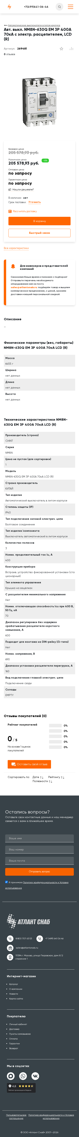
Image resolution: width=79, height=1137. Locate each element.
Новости (13, 993)
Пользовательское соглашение (16, 1117)
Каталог (13, 984)
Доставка (14, 1029)
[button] (39, 872)
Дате (36, 777)
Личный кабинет (18, 1024)
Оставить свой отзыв (32, 764)
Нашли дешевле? (23, 189)
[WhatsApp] (23, 1074)
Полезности (40, 781)
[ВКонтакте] (35, 1074)
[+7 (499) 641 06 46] (49, 938)
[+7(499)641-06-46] (36, 7)
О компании (15, 989)
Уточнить (35, 202)
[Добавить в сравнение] (61, 49)
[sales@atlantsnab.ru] (22, 948)
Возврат (13, 1048)
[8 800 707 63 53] (19, 938)
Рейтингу (54, 777)
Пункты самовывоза (20, 1034)
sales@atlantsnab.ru (24, 287)
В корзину (39, 221)
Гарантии (14, 1043)
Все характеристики (16, 248)
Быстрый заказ (39, 233)
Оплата (13, 1038)
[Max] (11, 1076)
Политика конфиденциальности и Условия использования (51, 1117)
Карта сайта (16, 998)
